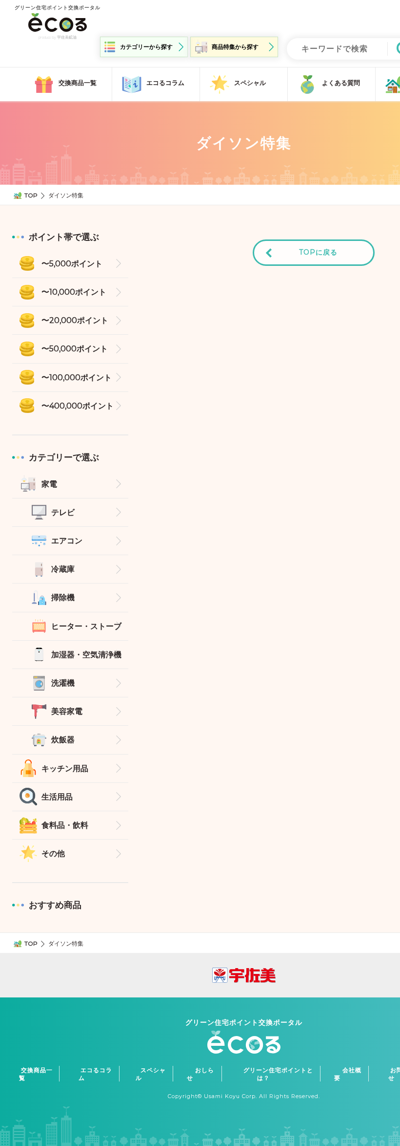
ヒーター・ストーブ (86, 626)
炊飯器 (63, 739)
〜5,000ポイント (71, 263)
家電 (49, 484)
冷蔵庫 (63, 569)
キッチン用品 (64, 768)
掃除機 (63, 597)
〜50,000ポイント (74, 348)
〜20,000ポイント (74, 320)
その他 (53, 853)
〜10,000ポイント (73, 292)
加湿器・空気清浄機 (86, 654)
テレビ (63, 512)
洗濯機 (63, 683)
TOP (31, 195)
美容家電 (66, 711)
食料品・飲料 (64, 825)
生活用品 (57, 796)
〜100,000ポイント (76, 377)
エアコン (66, 540)
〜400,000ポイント (77, 406)
